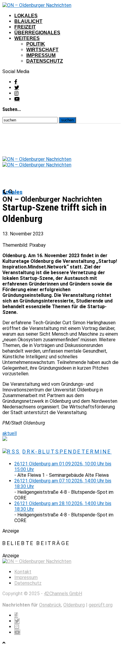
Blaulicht (28, 21)
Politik (35, 44)
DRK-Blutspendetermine (67, 451)
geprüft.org (101, 605)
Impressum (41, 55)
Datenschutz (44, 61)
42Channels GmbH (63, 593)
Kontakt (22, 572)
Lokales (26, 15)
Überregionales (37, 32)
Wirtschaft (42, 49)
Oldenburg (74, 605)
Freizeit (25, 27)
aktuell (9, 433)
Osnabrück (50, 605)
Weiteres (27, 38)
